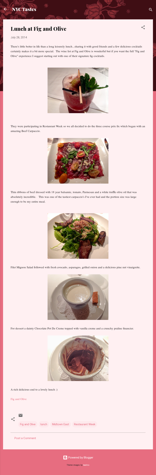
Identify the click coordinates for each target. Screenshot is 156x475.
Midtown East (60, 424)
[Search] (150, 10)
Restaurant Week (84, 424)
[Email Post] (20, 416)
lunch (44, 424)
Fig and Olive (19, 399)
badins (86, 465)
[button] (143, 28)
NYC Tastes (24, 9)
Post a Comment (25, 438)
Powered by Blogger (80, 457)
